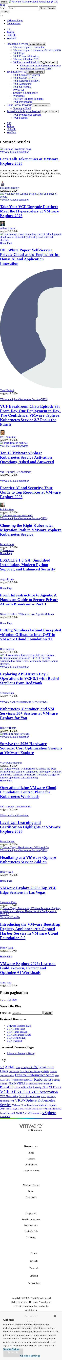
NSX (11, 1083)
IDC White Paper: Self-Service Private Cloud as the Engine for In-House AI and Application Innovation (30, 257)
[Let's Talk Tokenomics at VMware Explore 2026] (15, 149)
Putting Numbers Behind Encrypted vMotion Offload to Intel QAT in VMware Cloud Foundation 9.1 (30, 634)
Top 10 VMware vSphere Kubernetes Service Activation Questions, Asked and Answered (27, 457)
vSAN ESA (37, 1113)
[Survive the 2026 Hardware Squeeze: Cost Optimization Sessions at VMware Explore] (14, 733)
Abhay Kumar (7, 228)
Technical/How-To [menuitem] (16, 71)
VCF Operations (29, 1096)
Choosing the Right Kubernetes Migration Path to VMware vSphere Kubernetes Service (31, 530)
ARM (34, 1067)
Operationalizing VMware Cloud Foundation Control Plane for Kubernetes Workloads (28, 792)
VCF (52, 1087)
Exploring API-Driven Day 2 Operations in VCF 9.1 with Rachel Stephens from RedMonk (29, 678)
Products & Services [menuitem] (17, 43)
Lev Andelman (23, 471)
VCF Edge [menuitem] (19, 53)
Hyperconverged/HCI (22, 1079)
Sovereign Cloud (40, 1087)
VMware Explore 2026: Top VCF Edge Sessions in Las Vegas (28, 890)
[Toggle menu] (1, 15)
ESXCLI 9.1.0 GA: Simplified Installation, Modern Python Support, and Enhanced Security (27, 564)
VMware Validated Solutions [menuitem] (28, 98)
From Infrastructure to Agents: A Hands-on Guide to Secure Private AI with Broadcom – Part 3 (29, 599)
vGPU (43, 1096)
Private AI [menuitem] (18, 89)
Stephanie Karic (8, 902)
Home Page (6, 243)
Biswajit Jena (7, 544)
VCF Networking (9, 1096)
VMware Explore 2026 (19, 1025)
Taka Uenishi (7, 390)
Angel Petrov (7, 579)
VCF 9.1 (24, 1092)
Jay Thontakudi (8, 437)
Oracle (35, 1083)
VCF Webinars (14, 1040)
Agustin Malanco (45, 614)
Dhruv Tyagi (6, 872)
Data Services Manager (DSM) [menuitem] (36, 68)
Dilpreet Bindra (8, 727)
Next (14, 999)
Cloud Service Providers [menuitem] (19, 104)
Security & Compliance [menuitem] (25, 92)
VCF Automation (44, 1092)
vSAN (28, 1113)
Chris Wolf (5, 982)
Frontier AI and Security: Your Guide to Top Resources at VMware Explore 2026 (30, 492)
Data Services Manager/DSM (34, 1071)
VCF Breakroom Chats (19, 1034)
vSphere (49, 1112)
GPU (8, 1080)
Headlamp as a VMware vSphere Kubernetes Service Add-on (28, 859)
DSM (12, 1076)
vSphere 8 (5, 1116)
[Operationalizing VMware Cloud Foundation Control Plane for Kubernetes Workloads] (31, 777)
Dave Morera (7, 649)
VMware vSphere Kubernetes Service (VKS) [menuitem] (37, 50)
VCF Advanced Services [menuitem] (26, 62)
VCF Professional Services (14, 445)
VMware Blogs (15, 20)
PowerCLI (6, 1087)
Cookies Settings (30, 1355)
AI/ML (10, 1067)
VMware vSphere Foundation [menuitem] (28, 47)
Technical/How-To (10, 917)
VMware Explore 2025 (15, 1109)
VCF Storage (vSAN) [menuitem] (24, 78)
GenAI (2, 1080)
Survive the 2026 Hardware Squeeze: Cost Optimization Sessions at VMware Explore (31, 748)
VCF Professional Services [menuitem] (27, 114)
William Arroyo (26, 614)
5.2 (2, 1067)
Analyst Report (23, 1067)
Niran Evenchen (8, 614)
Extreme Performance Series (34, 1075)
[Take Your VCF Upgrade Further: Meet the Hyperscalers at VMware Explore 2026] (31, 196)
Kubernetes (43, 1079)
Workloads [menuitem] (18, 95)
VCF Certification (16, 1037)
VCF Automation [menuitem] (22, 83)
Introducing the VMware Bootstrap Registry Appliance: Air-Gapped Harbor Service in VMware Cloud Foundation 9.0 (30, 931)
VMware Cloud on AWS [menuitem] (26, 59)
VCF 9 (58, 1087)
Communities (14, 23)
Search (3, 8)
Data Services (14, 1072)
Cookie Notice (11, 1349)
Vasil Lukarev (7, 471)
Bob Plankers (7, 509)
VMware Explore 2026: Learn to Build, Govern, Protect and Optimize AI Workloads (28, 968)
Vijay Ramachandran (11, 762)
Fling (57, 1075)
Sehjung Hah (7, 693)
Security (27, 1087)
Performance (45, 1083)
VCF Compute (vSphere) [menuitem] (26, 75)
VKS (12, 1101)
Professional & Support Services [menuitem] (23, 111)
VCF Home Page (16, 1028)
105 (9, 999)
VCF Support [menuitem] (20, 117)
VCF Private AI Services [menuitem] (26, 56)
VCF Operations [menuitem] (22, 86)
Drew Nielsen (7, 841)
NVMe (29, 1084)
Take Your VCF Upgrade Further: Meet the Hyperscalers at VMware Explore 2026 (29, 211)
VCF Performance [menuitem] (22, 101)
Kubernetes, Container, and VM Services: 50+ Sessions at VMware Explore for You (29, 713)
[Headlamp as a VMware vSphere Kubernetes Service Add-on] (24, 847)
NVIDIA (19, 1083)
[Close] (55, 1316)
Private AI (18, 1087)
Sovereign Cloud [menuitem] (22, 108)
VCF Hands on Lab (17, 1031)
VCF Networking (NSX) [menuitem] (26, 80)
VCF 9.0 (8, 1091)
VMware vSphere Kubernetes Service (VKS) (23, 399)
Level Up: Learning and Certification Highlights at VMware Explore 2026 (30, 827)
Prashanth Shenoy (9, 187)
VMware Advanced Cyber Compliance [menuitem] (40, 65)
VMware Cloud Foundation (14, 152)
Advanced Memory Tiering (21, 1053)
